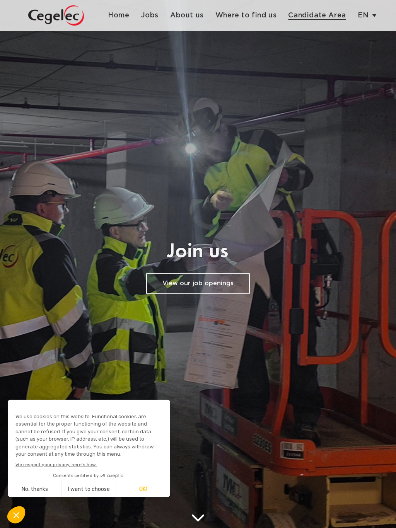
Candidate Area (317, 15)
